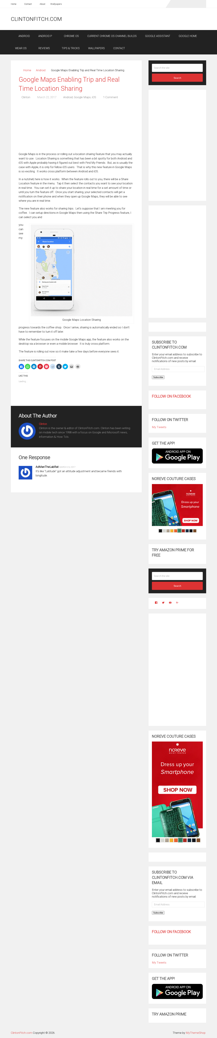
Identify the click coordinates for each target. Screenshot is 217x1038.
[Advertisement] (144, 19)
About (42, 4)
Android (24, 36)
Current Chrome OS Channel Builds (112, 36)
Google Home (188, 36)
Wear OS (21, 48)
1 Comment (110, 97)
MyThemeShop (195, 1032)
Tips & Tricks (70, 48)
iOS (94, 97)
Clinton (26, 97)
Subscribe (158, 377)
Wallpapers (56, 4)
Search (177, 77)
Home (13, 4)
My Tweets (159, 427)
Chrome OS (71, 36)
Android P (45, 36)
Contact (28, 4)
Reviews (44, 48)
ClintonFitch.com (36, 19)
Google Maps (82, 97)
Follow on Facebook (171, 396)
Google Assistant (157, 36)
